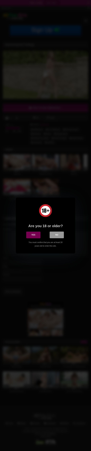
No (56, 235)
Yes (33, 235)
